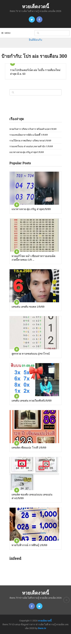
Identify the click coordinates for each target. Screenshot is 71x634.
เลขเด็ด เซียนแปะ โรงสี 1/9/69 (29, 447)
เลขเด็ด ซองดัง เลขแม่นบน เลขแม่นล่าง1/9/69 (32, 496)
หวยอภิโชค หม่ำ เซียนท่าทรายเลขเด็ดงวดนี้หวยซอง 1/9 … (33, 257)
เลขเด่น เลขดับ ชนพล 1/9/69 (28, 306)
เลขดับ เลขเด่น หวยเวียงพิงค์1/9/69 (32, 400)
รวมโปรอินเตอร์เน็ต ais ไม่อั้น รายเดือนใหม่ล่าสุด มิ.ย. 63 (35, 71)
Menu (8, 33)
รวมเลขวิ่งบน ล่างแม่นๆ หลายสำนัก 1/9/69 (31, 146)
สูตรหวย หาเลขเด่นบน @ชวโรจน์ (31, 353)
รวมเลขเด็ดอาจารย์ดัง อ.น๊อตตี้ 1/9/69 (28, 134)
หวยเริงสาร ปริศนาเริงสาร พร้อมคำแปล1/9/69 (32, 129)
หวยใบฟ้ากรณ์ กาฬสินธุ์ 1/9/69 (29, 545)
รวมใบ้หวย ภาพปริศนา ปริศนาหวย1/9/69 (30, 140)
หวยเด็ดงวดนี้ (35, 6)
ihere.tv (42, 628)
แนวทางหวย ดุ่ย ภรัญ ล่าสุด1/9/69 (26, 152)
